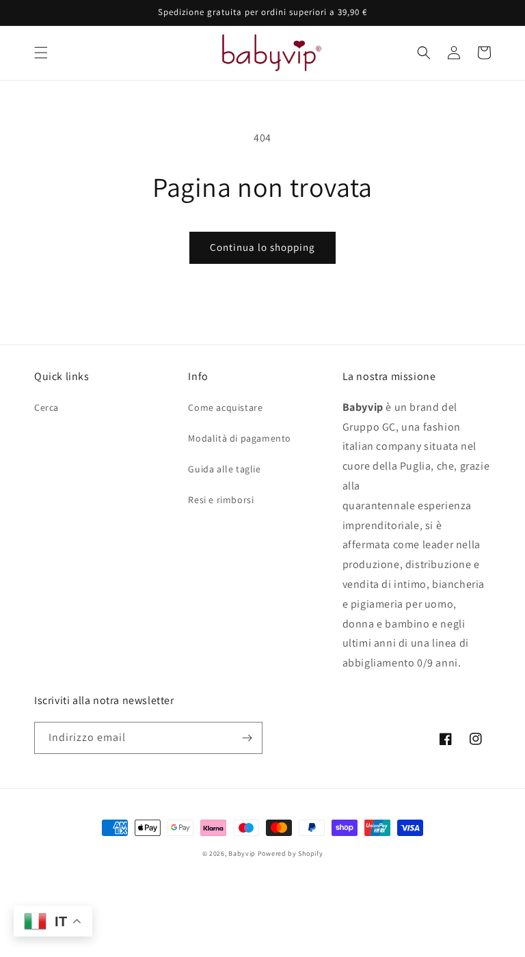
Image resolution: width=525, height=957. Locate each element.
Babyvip (242, 853)
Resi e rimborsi (221, 500)
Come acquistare (225, 407)
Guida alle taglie (224, 469)
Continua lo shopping (262, 247)
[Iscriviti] (247, 738)
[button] (41, 53)
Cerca (46, 407)
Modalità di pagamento (239, 438)
